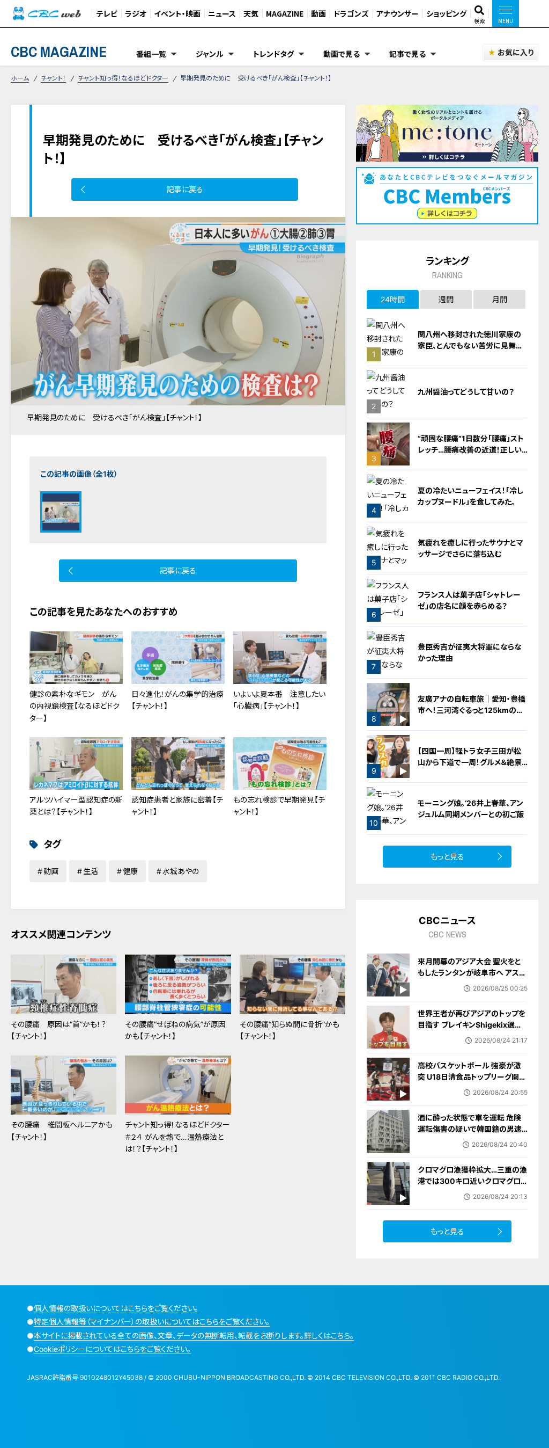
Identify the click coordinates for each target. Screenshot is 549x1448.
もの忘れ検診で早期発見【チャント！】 (279, 805)
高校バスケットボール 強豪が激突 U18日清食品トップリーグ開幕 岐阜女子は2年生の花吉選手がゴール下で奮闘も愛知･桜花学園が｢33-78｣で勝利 (473, 1088)
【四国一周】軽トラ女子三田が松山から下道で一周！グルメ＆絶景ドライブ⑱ (470, 762)
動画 (318, 13)
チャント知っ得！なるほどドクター (123, 78)
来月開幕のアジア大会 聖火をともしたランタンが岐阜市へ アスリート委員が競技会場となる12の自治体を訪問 (471, 978)
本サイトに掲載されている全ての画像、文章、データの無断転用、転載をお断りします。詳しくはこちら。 (194, 1335)
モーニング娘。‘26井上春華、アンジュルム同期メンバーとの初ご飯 (471, 808)
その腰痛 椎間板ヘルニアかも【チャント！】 (62, 1130)
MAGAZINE (284, 13)
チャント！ (53, 78)
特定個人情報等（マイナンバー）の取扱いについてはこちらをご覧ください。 (152, 1321)
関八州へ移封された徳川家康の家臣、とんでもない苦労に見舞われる (470, 345)
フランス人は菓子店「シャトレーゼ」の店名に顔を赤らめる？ (469, 600)
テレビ (107, 13)
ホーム (20, 78)
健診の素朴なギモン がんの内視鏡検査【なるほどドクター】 (74, 706)
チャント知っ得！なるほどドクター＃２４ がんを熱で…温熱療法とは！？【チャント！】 (177, 1136)
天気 (250, 13)
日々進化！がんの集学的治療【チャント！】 (177, 699)
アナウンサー (397, 13)
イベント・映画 (177, 13)
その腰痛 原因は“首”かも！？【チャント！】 (58, 1030)
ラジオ (135, 13)
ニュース (222, 13)
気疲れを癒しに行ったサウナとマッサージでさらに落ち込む (470, 548)
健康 (130, 871)
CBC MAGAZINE (59, 51)
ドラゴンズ (351, 13)
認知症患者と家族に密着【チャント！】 (177, 805)
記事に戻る (185, 189)
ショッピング (446, 13)
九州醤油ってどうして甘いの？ (466, 391)
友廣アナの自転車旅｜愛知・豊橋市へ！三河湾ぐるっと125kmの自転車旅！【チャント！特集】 (471, 710)
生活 (90, 871)
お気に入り (515, 52)
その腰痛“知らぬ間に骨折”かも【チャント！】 (289, 1030)
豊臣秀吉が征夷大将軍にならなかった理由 (470, 652)
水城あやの (180, 871)
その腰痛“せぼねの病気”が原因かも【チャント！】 (175, 1030)
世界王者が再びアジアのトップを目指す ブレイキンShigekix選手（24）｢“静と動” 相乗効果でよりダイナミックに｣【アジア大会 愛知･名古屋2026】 (471, 1036)
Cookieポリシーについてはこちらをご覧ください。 (112, 1349)
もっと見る (447, 856)
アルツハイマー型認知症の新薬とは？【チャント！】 (76, 805)
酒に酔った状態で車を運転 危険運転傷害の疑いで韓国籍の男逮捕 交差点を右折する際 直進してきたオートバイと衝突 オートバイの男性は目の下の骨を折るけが (471, 1140)
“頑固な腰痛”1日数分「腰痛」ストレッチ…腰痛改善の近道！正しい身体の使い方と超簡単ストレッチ (471, 449)
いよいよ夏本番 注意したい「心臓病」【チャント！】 (279, 699)
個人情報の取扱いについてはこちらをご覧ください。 (116, 1308)
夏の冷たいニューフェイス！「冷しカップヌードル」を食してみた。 (470, 496)
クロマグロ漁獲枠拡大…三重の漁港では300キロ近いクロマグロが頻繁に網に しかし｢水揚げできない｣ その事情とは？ (472, 1186)
